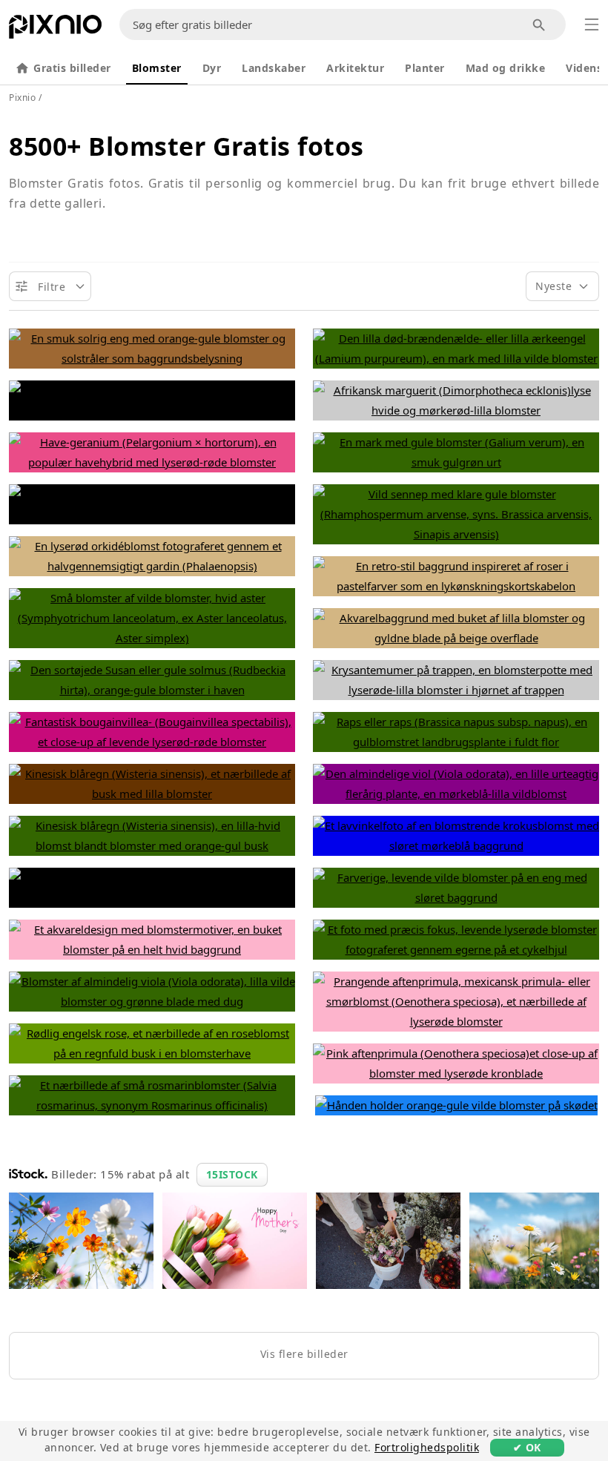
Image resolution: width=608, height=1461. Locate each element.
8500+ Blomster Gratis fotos (186, 146)
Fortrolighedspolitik (426, 1447)
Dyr (212, 68)
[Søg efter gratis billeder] (539, 25)
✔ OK (527, 1447)
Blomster (157, 68)
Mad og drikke (506, 68)
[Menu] (591, 24)
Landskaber (273, 68)
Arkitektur (355, 68)
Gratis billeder (72, 68)
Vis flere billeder (304, 1354)
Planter (425, 68)
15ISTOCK (232, 1174)
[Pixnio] (55, 29)
